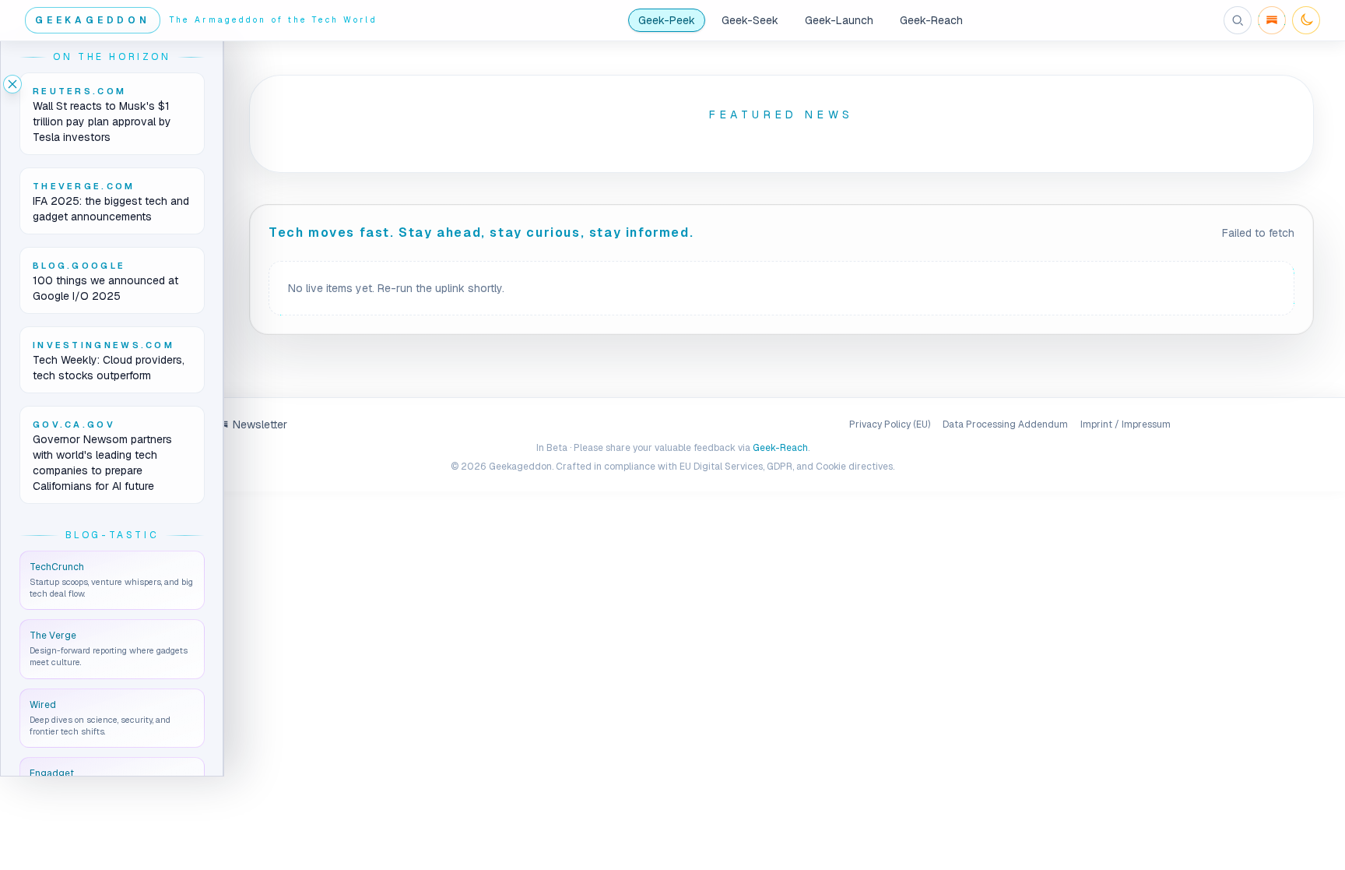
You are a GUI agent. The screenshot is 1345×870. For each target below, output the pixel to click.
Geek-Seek (750, 20)
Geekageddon (92, 20)
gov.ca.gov (74, 424)
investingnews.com (103, 345)
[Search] (1238, 20)
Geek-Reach (931, 20)
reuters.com (79, 91)
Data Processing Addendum (1005, 424)
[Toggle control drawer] (12, 84)
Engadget (52, 773)
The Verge (53, 635)
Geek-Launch (839, 20)
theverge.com (84, 186)
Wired (43, 705)
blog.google (79, 265)
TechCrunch (57, 567)
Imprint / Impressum (1125, 424)
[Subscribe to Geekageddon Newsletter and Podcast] (1272, 20)
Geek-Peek (666, 20)
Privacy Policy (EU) (889, 424)
